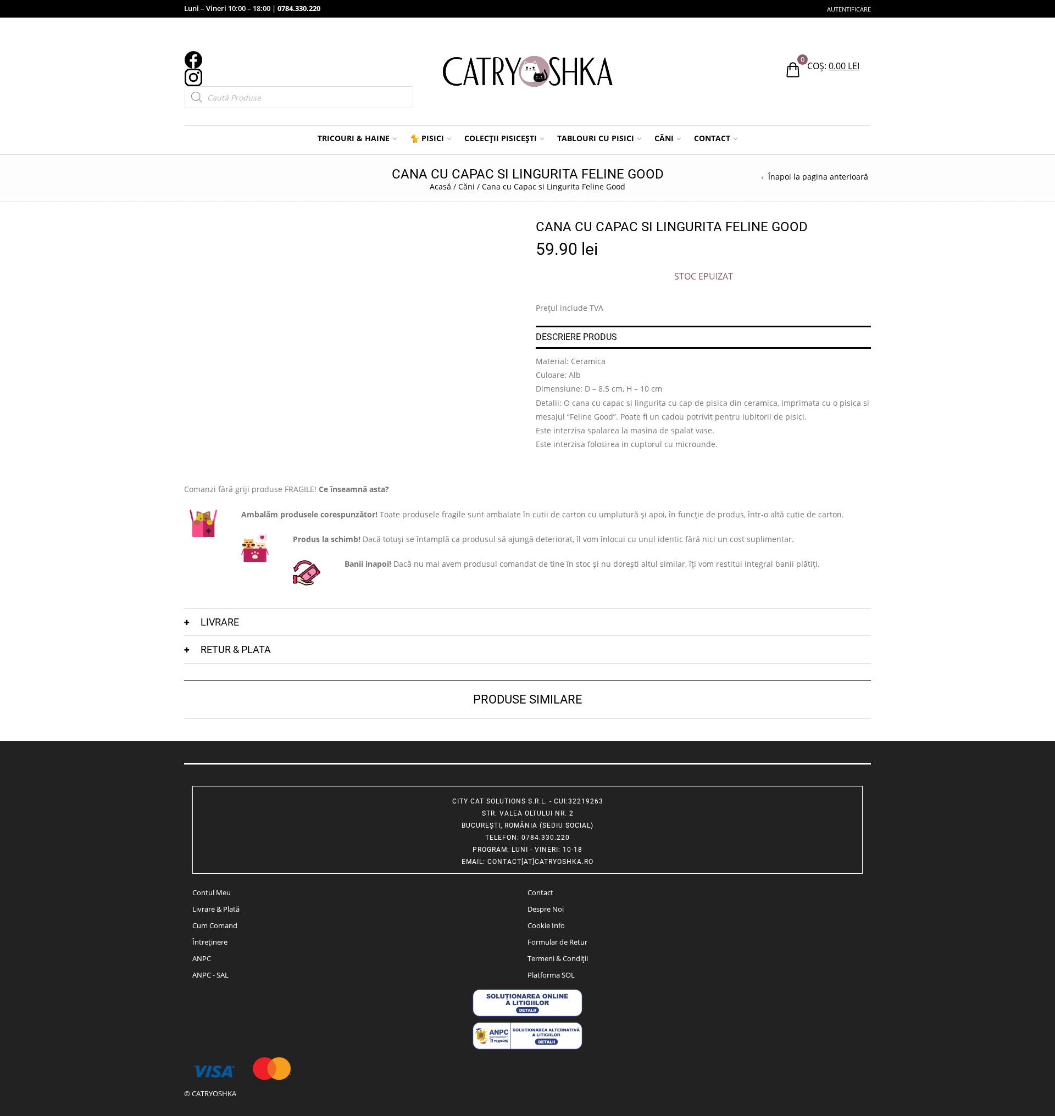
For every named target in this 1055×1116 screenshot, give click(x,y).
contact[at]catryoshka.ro (540, 862)
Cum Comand (214, 925)
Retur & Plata (236, 649)
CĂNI (664, 138)
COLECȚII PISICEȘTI (500, 138)
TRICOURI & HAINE (354, 138)
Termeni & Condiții (558, 958)
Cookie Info (546, 925)
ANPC (201, 958)
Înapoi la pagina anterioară (818, 177)
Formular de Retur (557, 942)
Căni (466, 186)
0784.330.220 (298, 8)
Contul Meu (211, 892)
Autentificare (849, 9)
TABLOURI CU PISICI (595, 138)
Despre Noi (546, 909)
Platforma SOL (551, 975)
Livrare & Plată (216, 909)
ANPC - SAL (210, 975)
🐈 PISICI (427, 138)
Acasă (440, 186)
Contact (540, 892)
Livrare (220, 622)
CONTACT (712, 138)
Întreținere (209, 942)
